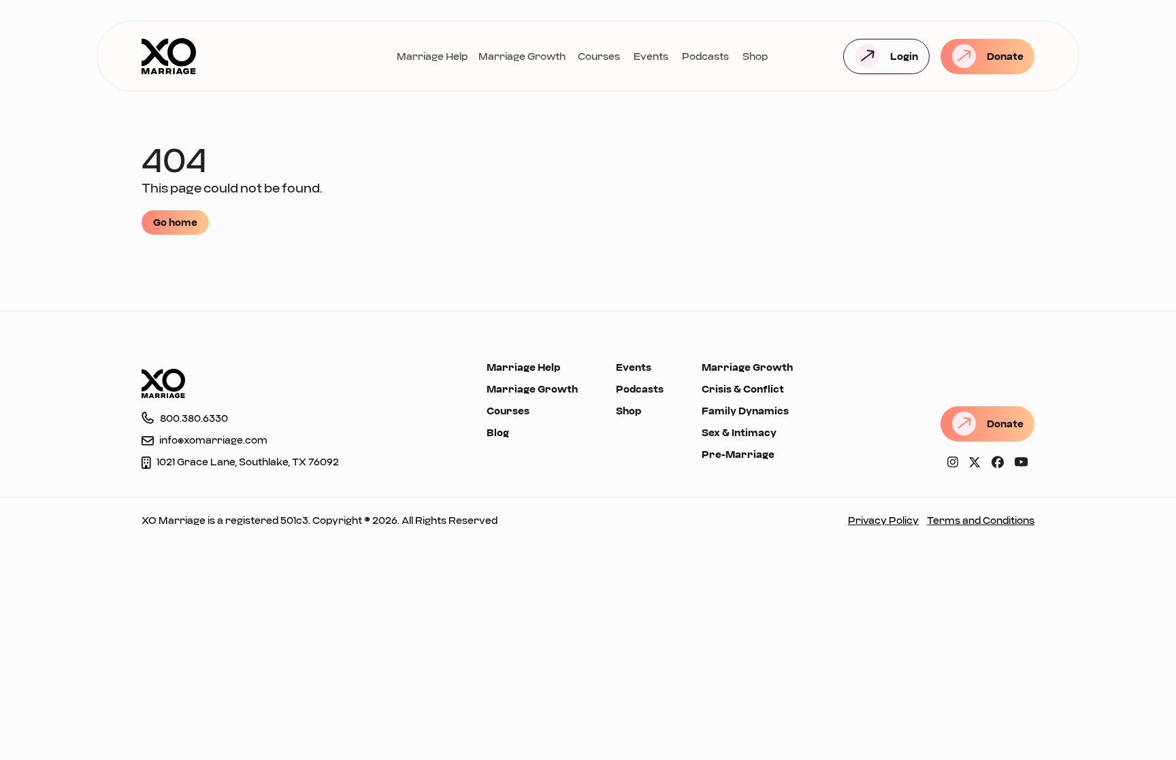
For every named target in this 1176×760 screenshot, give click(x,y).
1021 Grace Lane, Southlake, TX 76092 (248, 461)
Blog (498, 432)
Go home (175, 222)
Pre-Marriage (738, 454)
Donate (1005, 56)
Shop (755, 56)
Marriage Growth (522, 56)
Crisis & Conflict (743, 389)
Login (904, 56)
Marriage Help (432, 56)
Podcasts (705, 56)
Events (651, 56)
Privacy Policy (883, 520)
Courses (599, 56)
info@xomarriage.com (213, 440)
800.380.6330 (194, 418)
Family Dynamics (745, 410)
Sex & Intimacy (739, 432)
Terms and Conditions (980, 520)
